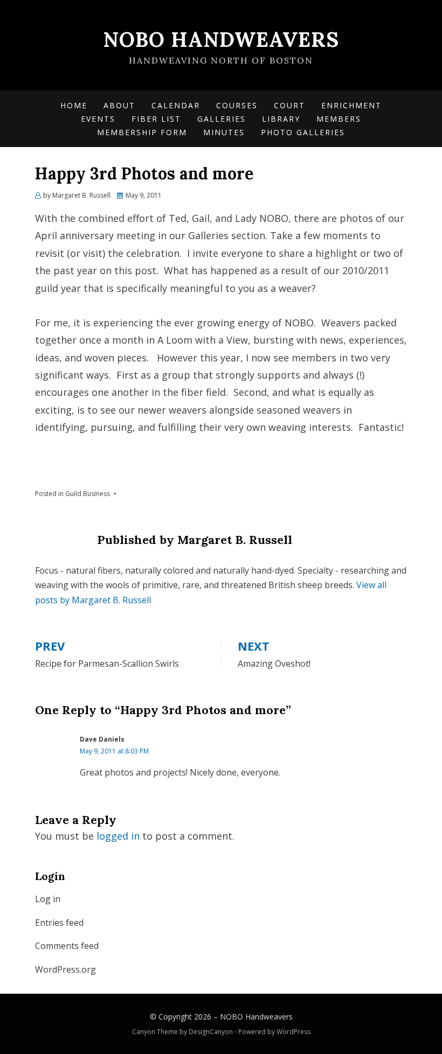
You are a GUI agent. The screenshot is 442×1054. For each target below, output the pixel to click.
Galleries (221, 119)
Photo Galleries (303, 132)
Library (281, 119)
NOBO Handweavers (221, 39)
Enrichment (351, 105)
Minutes (224, 132)
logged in (118, 835)
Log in (47, 899)
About (119, 105)
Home (73, 105)
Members (338, 119)
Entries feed (59, 923)
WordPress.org (65, 969)
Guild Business (87, 493)
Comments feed (67, 946)
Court (289, 105)
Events (98, 119)
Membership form (142, 132)
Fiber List (156, 119)
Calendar (175, 105)
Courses (237, 105)
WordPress (293, 1031)
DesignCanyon (211, 1031)
